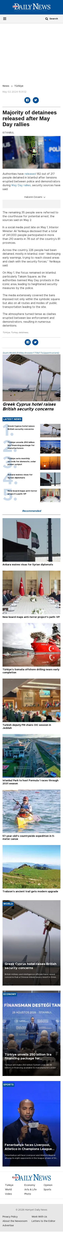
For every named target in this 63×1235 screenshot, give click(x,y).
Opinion (48, 1185)
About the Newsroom (15, 1221)
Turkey (14, 332)
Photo (27, 1194)
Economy (29, 1185)
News (6, 86)
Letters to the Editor (43, 1221)
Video (8, 1194)
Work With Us (39, 1217)
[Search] (46, 18)
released (30, 174)
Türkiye (18, 86)
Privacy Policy (10, 1217)
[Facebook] (27, 100)
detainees (23, 332)
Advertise (8, 1225)
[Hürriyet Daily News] (31, 7)
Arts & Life (30, 1189)
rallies (27, 185)
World (8, 1189)
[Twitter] (36, 100)
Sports (47, 1189)
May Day (17, 185)
